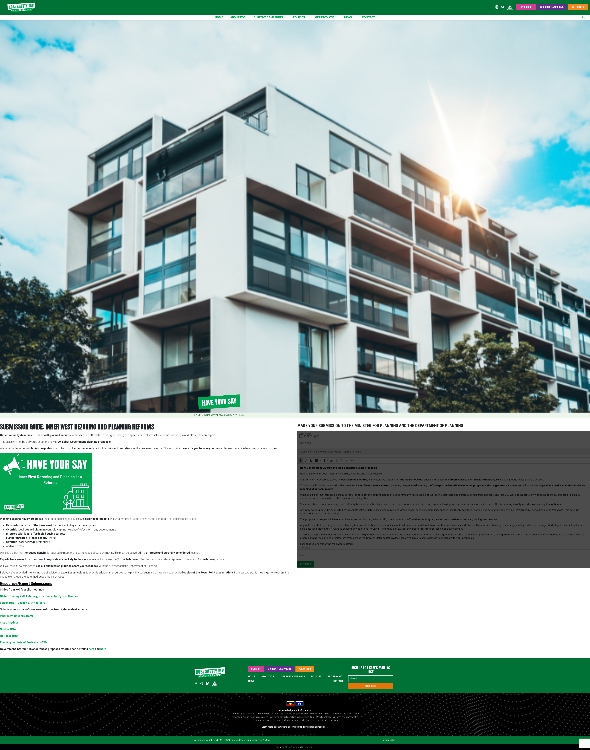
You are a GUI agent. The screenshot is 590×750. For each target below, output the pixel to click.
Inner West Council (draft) (16, 616)
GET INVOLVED (335, 676)
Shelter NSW (8, 629)
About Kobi (238, 17)
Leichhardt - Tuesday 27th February (22, 602)
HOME (251, 676)
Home (219, 17)
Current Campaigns (552, 7)
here (91, 649)
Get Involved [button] (324, 17)
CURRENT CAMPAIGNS (293, 676)
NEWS (251, 681)
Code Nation (291, 747)
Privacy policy (389, 740)
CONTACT (338, 681)
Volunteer (578, 7)
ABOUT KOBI (268, 676)
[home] (21, 7)
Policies (526, 7)
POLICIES (316, 676)
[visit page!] (492, 7)
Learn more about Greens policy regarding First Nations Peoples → (295, 727)
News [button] (348, 17)
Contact (368, 17)
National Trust (9, 635)
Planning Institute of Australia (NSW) (23, 642)
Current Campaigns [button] (268, 17)
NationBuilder (307, 747)
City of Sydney (9, 622)
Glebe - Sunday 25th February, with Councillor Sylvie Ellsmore (39, 596)
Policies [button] (299, 17)
